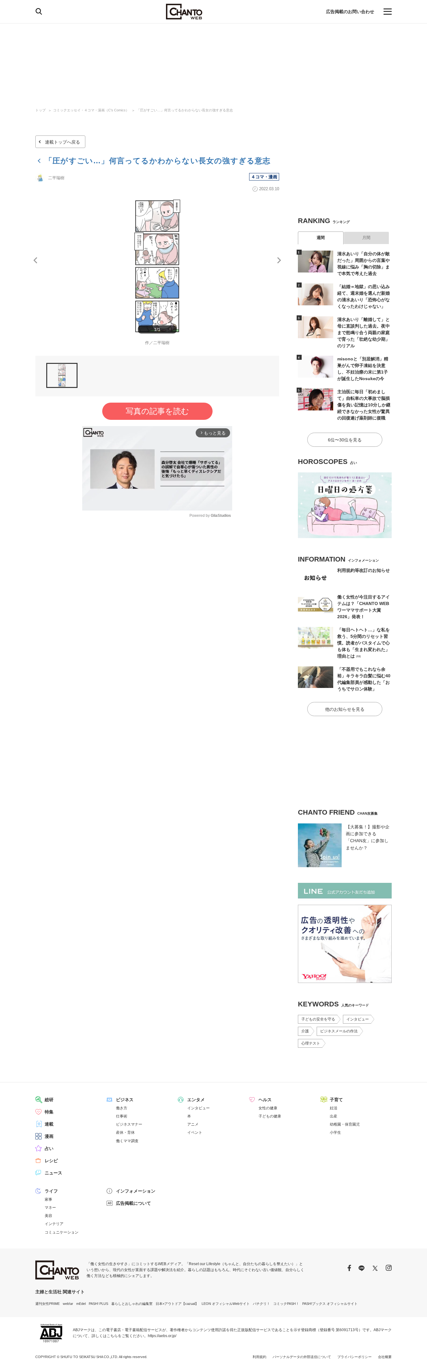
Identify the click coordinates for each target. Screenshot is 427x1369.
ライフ (51, 1190)
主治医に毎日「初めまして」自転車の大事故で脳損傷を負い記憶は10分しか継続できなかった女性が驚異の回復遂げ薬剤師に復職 (363, 404)
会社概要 (385, 1357)
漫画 (49, 1136)
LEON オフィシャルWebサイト (226, 1303)
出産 (333, 1116)
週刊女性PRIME (47, 1303)
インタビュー (357, 1019)
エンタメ (196, 1099)
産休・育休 (125, 1132)
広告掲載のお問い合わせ (350, 11)
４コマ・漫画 (264, 176)
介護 (305, 1031)
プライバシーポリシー (354, 1357)
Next (279, 260)
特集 (49, 1111)
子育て (336, 1099)
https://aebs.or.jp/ (162, 1336)
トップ (40, 110)
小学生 (335, 1132)
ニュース (53, 1172)
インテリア (54, 1224)
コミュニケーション (61, 1232)
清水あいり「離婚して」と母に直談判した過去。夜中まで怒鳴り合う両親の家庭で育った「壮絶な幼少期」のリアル (363, 332)
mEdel (81, 1303)
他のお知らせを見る (344, 709)
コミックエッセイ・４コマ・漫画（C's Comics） (91, 110)
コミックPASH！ (286, 1303)
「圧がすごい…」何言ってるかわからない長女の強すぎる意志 (185, 110)
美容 (48, 1216)
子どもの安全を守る (318, 1019)
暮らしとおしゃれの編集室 (132, 1303)
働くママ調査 (127, 1141)
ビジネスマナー (129, 1124)
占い (49, 1148)
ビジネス (124, 1099)
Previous (35, 260)
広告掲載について (133, 1203)
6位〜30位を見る (345, 439)
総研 (49, 1099)
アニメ (192, 1124)
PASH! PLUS (98, 1303)
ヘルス (265, 1099)
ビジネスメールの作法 (339, 1031)
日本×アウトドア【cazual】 (177, 1303)
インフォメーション (135, 1190)
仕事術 (121, 1116)
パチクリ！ (261, 1303)
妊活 (333, 1108)
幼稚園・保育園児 (345, 1124)
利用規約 (259, 1357)
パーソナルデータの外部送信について (302, 1357)
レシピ (51, 1160)
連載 (49, 1124)
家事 (48, 1199)
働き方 (121, 1108)
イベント (194, 1132)
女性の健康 (268, 1108)
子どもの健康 (270, 1116)
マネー (50, 1207)
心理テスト (310, 1043)
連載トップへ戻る (62, 142)
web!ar (68, 1303)
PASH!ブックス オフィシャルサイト (330, 1303)
